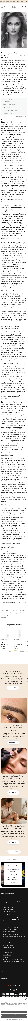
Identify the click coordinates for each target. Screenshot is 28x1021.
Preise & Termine (7, 954)
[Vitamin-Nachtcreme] (7, 632)
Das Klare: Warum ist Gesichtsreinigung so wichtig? (13, 672)
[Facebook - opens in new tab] (11, 990)
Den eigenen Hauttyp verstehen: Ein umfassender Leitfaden (11, 100)
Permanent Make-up (8, 945)
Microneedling (6, 950)
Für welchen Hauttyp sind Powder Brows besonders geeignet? (13, 827)
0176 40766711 (6, 914)
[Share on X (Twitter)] (19, 602)
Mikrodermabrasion (8, 952)
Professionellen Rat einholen (10, 110)
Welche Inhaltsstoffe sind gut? (10, 104)
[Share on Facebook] (17, 602)
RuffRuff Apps (20, 116)
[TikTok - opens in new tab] (17, 990)
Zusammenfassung (7, 113)
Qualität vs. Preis (7, 107)
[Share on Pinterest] (22, 602)
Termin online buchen (10, 919)
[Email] (25, 602)
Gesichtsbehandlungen (9, 947)
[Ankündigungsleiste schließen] (26, 1)
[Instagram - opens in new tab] (14, 990)
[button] (2, 7)
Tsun (26, 116)
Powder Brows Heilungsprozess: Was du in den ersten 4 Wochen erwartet (13, 727)
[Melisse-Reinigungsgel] (20, 632)
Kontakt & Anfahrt (7, 957)
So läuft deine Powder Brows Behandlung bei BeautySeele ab (13, 777)
